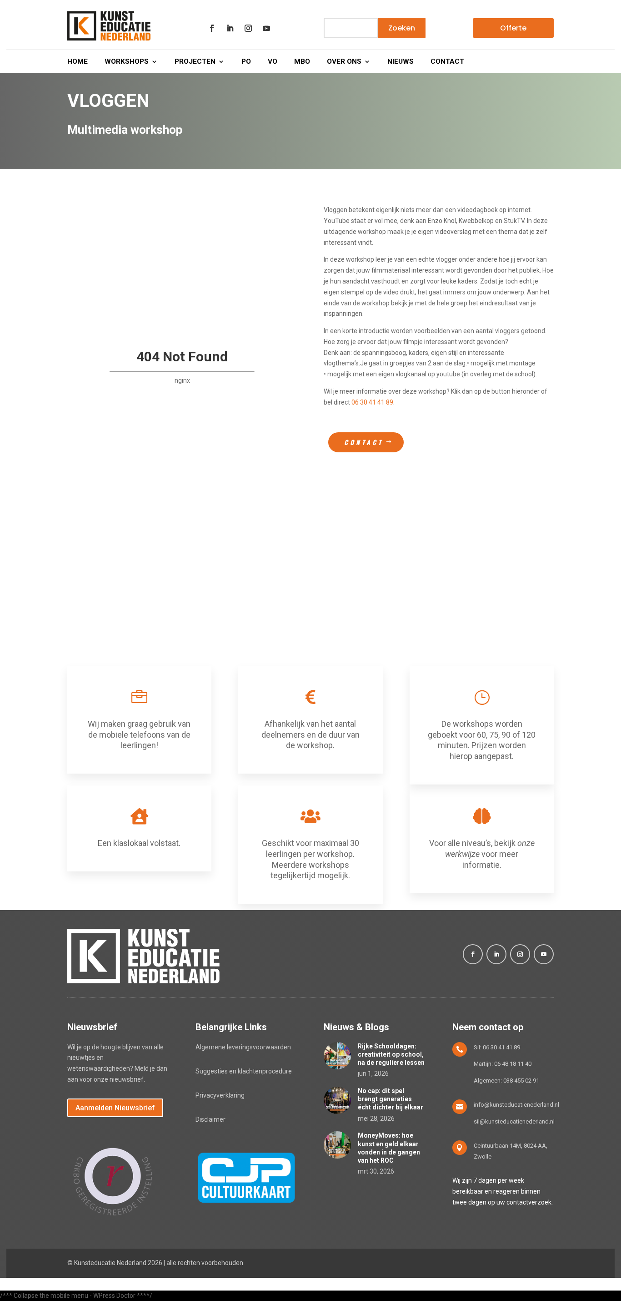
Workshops (127, 62)
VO (272, 62)
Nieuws (400, 62)
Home (77, 62)
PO (246, 62)
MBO (302, 62)
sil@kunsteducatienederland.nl (514, 1121)
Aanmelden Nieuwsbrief (115, 1108)
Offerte (513, 28)
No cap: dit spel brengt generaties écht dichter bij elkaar (390, 1099)
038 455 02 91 (521, 1080)
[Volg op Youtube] (266, 28)
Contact (447, 62)
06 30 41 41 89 (372, 402)
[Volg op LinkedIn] (230, 28)
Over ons (344, 62)
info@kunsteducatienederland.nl (516, 1104)
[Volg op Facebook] (212, 28)
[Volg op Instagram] (248, 28)
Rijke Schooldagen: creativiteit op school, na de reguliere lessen (391, 1054)
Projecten (195, 62)
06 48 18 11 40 (512, 1063)
